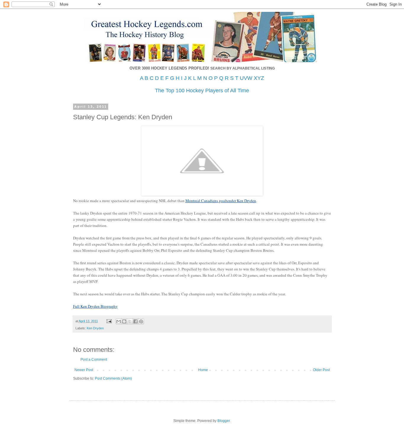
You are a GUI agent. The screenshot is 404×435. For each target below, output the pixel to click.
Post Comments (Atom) (113, 378)
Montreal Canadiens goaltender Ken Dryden (220, 200)
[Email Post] (109, 321)
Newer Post (84, 370)
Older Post (321, 370)
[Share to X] (130, 321)
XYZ (259, 78)
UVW (246, 78)
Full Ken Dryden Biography (95, 306)
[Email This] (119, 321)
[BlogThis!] (124, 321)
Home (203, 370)
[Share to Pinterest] (141, 321)
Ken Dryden (95, 328)
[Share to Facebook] (135, 321)
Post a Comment (93, 359)
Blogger (223, 421)
